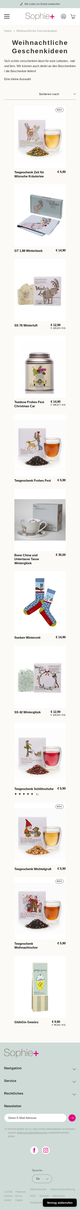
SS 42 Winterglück (27, 712)
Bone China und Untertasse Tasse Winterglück (26, 559)
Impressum (59, 1196)
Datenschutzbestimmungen (32, 1132)
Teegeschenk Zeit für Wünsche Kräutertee (29, 174)
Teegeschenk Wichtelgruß (32, 869)
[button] (9, 16)
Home (7, 30)
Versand (44, 1196)
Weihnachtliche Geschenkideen (36, 30)
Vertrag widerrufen (60, 1202)
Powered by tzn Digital (20, 1196)
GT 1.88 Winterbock (28, 250)
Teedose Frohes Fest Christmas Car (29, 404)
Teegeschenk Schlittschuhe (34, 789)
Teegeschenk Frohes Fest (32, 480)
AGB (32, 1196)
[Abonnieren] (72, 1118)
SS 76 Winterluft (26, 325)
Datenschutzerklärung (62, 1189)
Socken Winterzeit (27, 637)
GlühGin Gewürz (26, 1022)
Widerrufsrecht (38, 1189)
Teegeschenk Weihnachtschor (26, 945)
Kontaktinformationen (42, 1202)
